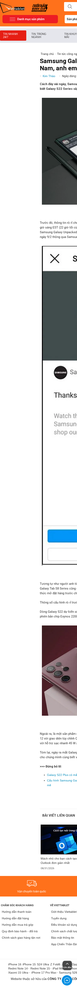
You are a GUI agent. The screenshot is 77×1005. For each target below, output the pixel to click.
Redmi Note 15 (40, 968)
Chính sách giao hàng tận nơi (21, 937)
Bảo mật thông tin (62, 937)
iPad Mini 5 (60, 968)
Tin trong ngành (38, 35)
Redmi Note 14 (18, 968)
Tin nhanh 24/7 (10, 35)
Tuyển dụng (59, 918)
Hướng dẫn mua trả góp (17, 924)
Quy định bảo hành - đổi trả (20, 931)
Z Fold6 (55, 964)
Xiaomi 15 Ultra (18, 972)
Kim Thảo (49, 76)
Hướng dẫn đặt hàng (15, 918)
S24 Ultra (43, 964)
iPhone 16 (14, 964)
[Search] (70, 6)
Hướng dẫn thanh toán (16, 911)
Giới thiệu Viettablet (64, 911)
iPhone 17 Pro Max (43, 972)
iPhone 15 (29, 964)
